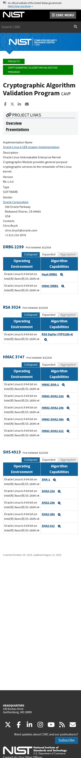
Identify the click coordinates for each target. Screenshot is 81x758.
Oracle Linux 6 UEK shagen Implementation (31, 147)
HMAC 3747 (14, 357)
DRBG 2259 (13, 247)
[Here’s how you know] (40, 5)
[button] (62, 275)
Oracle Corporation (16, 202)
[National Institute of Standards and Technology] (35, 750)
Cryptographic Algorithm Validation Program (32, 70)
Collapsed (30, 254)
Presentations (17, 129)
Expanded (48, 254)
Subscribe (66, 740)
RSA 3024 (12, 307)
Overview (14, 123)
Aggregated (67, 254)
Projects (14, 61)
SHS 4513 (12, 452)
